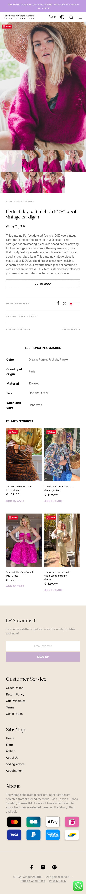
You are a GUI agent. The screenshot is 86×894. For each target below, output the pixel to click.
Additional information (43, 348)
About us (12, 757)
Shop (9, 744)
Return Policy (15, 694)
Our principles (15, 700)
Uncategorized (25, 202)
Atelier (10, 751)
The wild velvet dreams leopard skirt (19, 488)
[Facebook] (59, 304)
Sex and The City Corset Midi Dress (19, 573)
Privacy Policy (57, 880)
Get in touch (14, 713)
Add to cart (15, 501)
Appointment (14, 770)
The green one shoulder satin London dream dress (57, 575)
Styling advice (15, 764)
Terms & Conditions (32, 880)
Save (8, 26)
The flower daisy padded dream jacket (58, 488)
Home (9, 202)
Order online (14, 688)
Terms (10, 707)
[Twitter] (66, 304)
